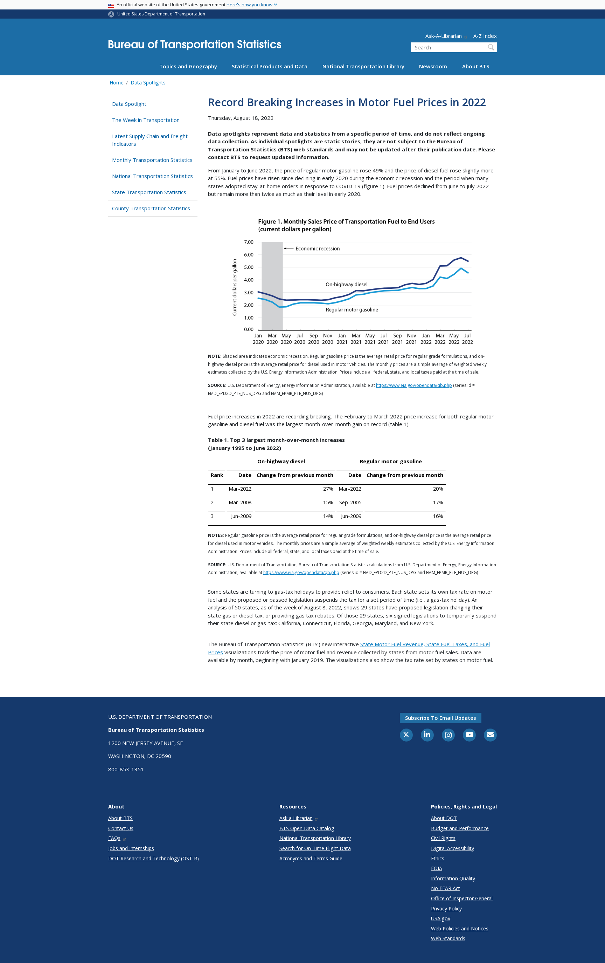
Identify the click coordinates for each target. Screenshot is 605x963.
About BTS (475, 66)
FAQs (114, 838)
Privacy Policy (446, 908)
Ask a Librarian (296, 818)
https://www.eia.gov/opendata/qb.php (414, 385)
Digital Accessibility (452, 848)
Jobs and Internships (131, 848)
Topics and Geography (188, 66)
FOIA (436, 868)
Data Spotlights (148, 82)
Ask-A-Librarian (443, 35)
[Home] (194, 47)
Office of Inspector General (462, 898)
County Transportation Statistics (151, 208)
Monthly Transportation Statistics (152, 159)
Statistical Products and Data (269, 66)
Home (117, 82)
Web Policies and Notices (459, 928)
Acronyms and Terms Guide (310, 858)
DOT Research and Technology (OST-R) (153, 858)
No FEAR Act (445, 888)
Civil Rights (443, 838)
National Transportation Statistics (152, 175)
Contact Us (120, 828)
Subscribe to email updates (440, 717)
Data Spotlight (129, 103)
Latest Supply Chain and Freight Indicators (150, 140)
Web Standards (448, 938)
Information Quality (453, 878)
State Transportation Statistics (149, 192)
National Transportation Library (363, 66)
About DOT (444, 818)
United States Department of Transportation (161, 14)
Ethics (437, 858)
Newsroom (433, 66)
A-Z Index (485, 35)
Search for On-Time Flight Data (315, 848)
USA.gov (440, 918)
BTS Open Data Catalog (306, 828)
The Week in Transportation (146, 119)
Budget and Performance (460, 828)
